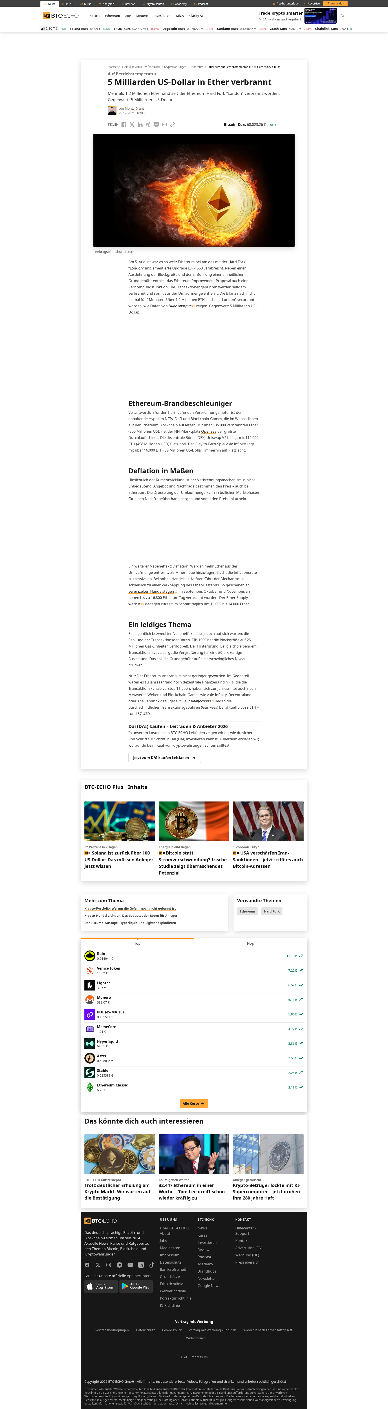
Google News (209, 1285)
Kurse (202, 1235)
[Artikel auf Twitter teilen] (132, 124)
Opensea (208, 431)
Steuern (142, 15)
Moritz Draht (134, 108)
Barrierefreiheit (173, 1269)
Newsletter (207, 1278)
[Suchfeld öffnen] (342, 15)
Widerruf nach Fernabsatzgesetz (268, 1330)
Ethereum (112, 15)
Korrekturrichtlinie (176, 1298)
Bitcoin (94, 15)
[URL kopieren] (172, 124)
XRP (128, 15)
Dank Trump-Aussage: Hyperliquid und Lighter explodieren (130, 923)
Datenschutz (170, 1262)
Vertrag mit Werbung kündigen (212, 1330)
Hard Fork (272, 911)
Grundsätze (170, 1276)
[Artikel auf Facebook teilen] (124, 124)
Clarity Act (197, 15)
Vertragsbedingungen (112, 1330)
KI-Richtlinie (170, 1305)
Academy (205, 1264)
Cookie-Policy (172, 1330)
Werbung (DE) (247, 1255)
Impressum (169, 1255)
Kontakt (242, 1240)
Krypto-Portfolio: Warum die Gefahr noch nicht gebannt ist (130, 908)
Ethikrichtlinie (171, 1283)
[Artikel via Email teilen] (164, 124)
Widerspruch (196, 1338)
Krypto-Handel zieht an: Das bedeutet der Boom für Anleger (130, 915)
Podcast (204, 1256)
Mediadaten (170, 1247)
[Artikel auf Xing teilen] (148, 124)
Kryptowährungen (175, 67)
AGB (184, 1357)
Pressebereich (247, 1262)
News (202, 1228)
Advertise (314, 3)
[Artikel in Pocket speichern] (156, 124)
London (136, 268)
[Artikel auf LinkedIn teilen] (140, 124)
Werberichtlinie (173, 1291)
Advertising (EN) (248, 1247)
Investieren (162, 15)
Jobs (163, 1240)
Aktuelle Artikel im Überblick (142, 67)
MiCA (180, 15)
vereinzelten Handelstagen (151, 591)
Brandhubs (207, 1271)
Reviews (204, 1249)
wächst (134, 603)
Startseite (114, 67)
